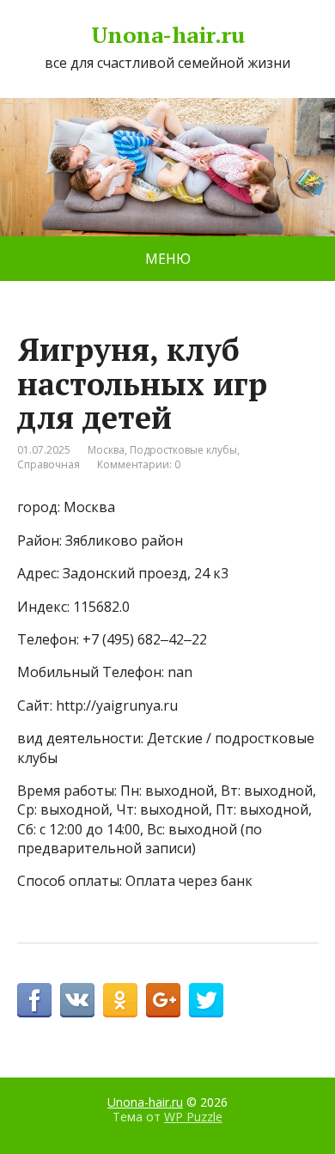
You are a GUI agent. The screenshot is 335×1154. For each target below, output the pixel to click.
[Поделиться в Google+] (163, 1000)
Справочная (48, 464)
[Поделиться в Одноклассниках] (120, 1000)
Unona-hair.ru (167, 35)
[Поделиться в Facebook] (34, 1000)
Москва (106, 450)
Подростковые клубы (183, 450)
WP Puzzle (193, 1116)
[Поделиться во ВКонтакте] (77, 1000)
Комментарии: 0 (138, 464)
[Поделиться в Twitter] (206, 1000)
